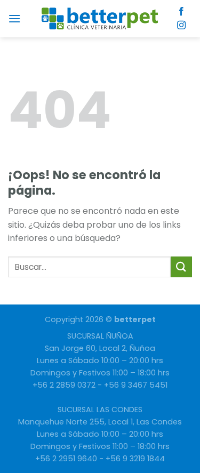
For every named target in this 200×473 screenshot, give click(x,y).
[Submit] (181, 266)
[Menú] (14, 18)
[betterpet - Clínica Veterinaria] (100, 18)
